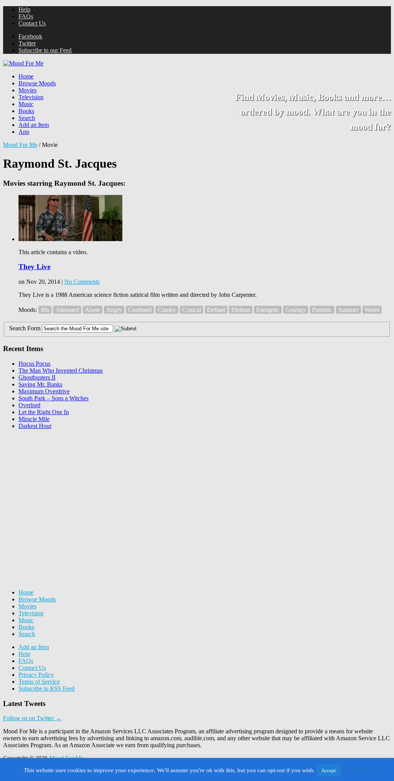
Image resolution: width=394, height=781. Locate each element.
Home (25, 76)
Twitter (27, 43)
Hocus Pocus (34, 363)
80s (45, 309)
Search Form (24, 328)
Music (25, 104)
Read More (356, 770)
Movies (27, 90)
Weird (372, 309)
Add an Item (33, 125)
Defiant (216, 309)
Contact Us (32, 23)
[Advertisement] (61, 484)
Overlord (29, 405)
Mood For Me (20, 145)
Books (26, 111)
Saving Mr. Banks (40, 384)
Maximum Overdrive (44, 391)
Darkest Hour (35, 426)
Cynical (191, 309)
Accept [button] (328, 770)
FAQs (25, 16)
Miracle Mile (34, 419)
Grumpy (295, 309)
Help (24, 9)
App (23, 131)
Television (30, 97)
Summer (348, 309)
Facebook (30, 36)
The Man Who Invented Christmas (60, 370)
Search (26, 118)
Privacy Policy (36, 674)
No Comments (82, 281)
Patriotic (322, 309)
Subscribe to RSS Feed (46, 688)
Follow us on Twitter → (32, 718)
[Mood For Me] (23, 63)
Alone (92, 309)
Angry (114, 309)
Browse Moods (37, 83)
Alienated (67, 309)
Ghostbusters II (36, 377)
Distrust (240, 309)
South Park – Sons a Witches (53, 398)
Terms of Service (39, 681)
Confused (140, 309)
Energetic (267, 309)
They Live (34, 267)
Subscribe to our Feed (45, 50)
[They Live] (70, 239)
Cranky (167, 309)
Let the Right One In (43, 412)
